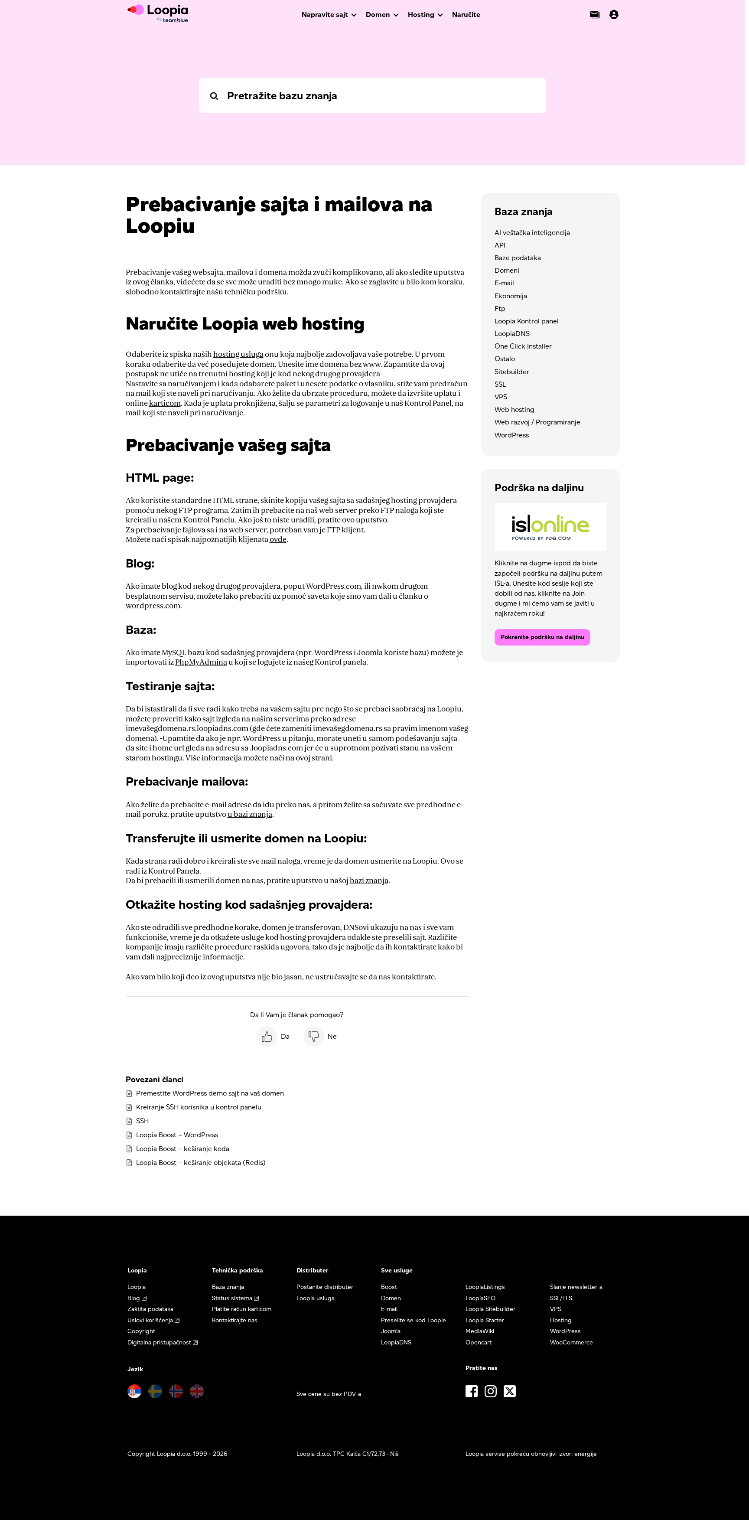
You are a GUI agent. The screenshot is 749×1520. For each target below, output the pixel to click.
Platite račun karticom (241, 1309)
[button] (273, 1036)
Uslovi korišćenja (150, 1320)
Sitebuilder (512, 372)
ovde (278, 539)
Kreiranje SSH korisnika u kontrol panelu (198, 1107)
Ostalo (505, 359)
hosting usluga (238, 354)
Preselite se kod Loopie (413, 1320)
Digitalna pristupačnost (159, 1342)
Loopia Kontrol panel (527, 321)
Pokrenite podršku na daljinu (542, 637)
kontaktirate (413, 977)
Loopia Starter (485, 1320)
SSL (500, 384)
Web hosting (514, 409)
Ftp (500, 308)
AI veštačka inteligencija (532, 232)
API (500, 245)
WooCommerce (571, 1342)
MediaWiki (480, 1331)
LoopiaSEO (480, 1298)
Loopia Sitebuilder (490, 1309)
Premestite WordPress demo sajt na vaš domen (210, 1093)
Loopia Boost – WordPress (177, 1135)
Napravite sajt (325, 14)
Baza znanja (228, 1287)
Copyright (141, 1331)
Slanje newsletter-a (576, 1287)
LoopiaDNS (512, 333)
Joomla (391, 1331)
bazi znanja (369, 880)
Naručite (466, 14)
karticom (165, 403)
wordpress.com (153, 605)
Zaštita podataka (150, 1309)
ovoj (304, 758)
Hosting (421, 14)
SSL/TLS (561, 1298)
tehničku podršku (256, 292)
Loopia (136, 1287)
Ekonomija (511, 296)
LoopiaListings (485, 1287)
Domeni (507, 270)
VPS (501, 397)
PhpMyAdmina (201, 662)
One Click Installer (523, 346)
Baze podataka (518, 258)
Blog (133, 1298)
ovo (349, 520)
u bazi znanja (250, 814)
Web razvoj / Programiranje (537, 422)
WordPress (512, 435)
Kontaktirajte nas (234, 1320)
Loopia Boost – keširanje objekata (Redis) (201, 1162)
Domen (378, 14)
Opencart (479, 1342)
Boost (389, 1287)
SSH (142, 1121)
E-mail (504, 283)
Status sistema (232, 1298)
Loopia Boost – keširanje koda (182, 1149)
